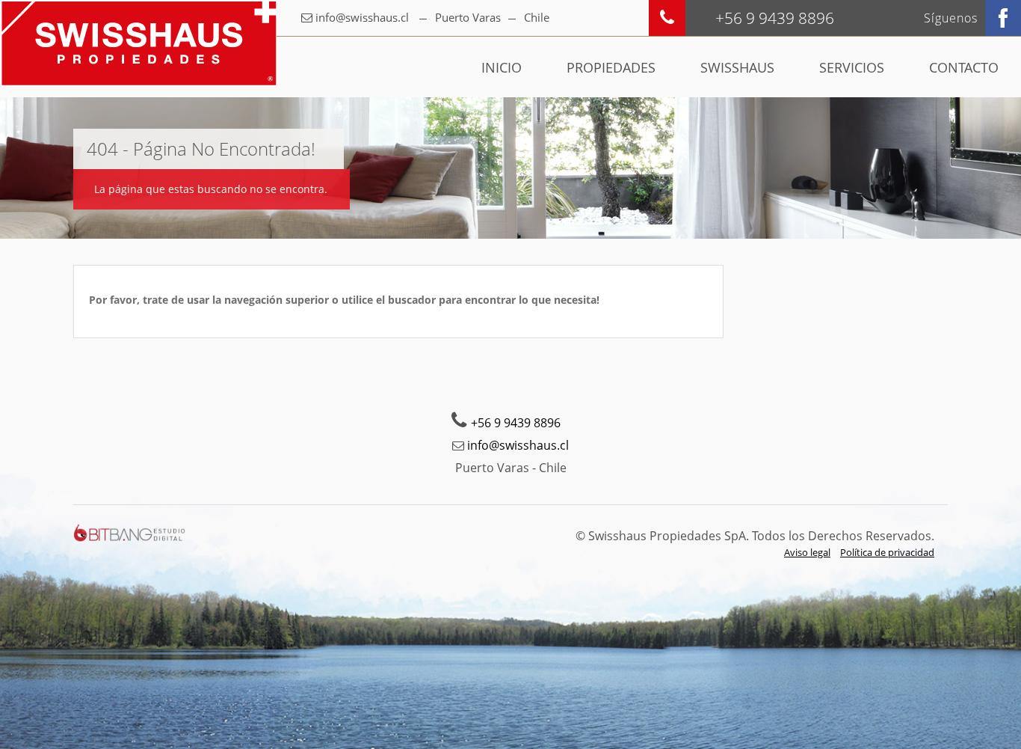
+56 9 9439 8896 (516, 423)
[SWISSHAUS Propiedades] (138, 43)
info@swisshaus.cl (362, 17)
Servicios (851, 67)
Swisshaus (737, 67)
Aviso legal (807, 552)
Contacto (964, 67)
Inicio (501, 67)
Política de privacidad (887, 552)
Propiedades (611, 67)
